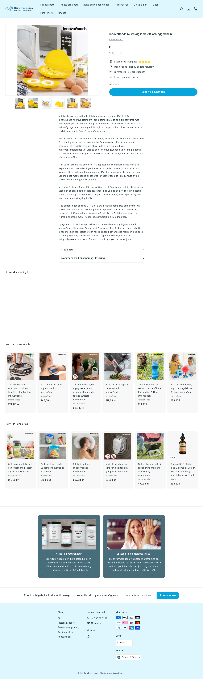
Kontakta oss (64, 636)
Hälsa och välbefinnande (96, 4)
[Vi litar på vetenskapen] (69, 534)
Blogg (156, 4)
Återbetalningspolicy (68, 627)
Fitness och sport (69, 4)
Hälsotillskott (47, 4)
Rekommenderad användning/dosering (82, 258)
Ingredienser (66, 249)
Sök (60, 618)
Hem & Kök (22, 424)
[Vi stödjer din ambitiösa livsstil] (134, 534)
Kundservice (46, 13)
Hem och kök (121, 4)
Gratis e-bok (140, 4)
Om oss (62, 13)
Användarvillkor (66, 632)
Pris (111, 47)
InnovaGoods (116, 39)
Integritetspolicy (66, 622)
